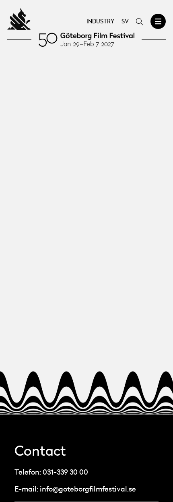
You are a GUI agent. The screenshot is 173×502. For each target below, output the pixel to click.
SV (125, 22)
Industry (100, 22)
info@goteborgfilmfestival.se (88, 489)
